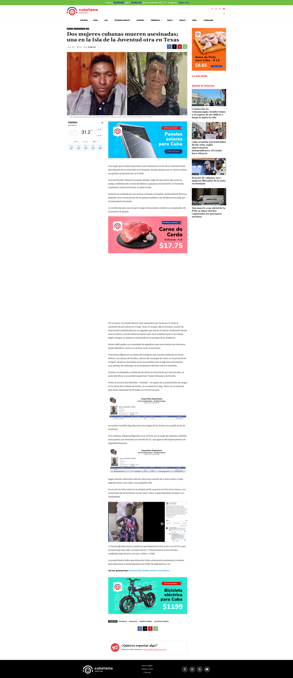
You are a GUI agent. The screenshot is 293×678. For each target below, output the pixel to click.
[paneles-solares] (147, 157)
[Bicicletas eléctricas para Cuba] (147, 613)
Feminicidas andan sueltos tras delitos (149, 570)
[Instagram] (216, 8)
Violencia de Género (161, 621)
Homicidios (133, 621)
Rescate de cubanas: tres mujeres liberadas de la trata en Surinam (208, 181)
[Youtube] (223, 8)
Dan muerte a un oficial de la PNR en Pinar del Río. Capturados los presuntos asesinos (208, 212)
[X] (220, 8)
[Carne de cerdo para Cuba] (147, 234)
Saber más (184, 2)
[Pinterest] (179, 46)
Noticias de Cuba (79, 29)
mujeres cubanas (146, 621)
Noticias (70, 29)
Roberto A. (92, 47)
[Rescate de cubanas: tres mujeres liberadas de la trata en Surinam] (209, 166)
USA (87, 29)
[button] (224, 13)
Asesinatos (123, 621)
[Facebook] (212, 8)
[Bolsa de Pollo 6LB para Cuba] (209, 70)
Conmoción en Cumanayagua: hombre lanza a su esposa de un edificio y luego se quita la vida (209, 113)
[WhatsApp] (185, 46)
